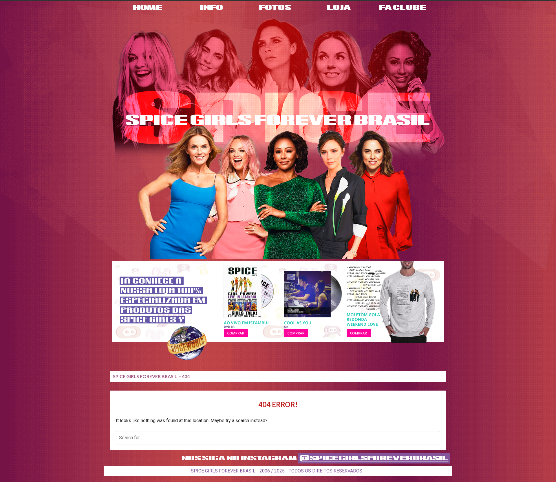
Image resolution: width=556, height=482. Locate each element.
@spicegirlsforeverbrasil (373, 458)
